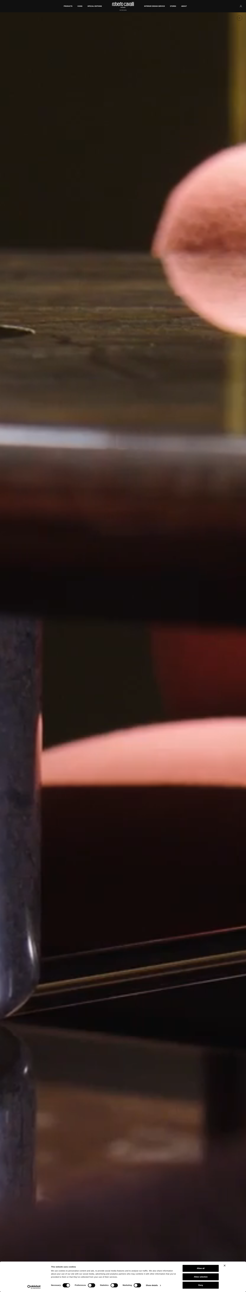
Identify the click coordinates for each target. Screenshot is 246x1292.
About (184, 6)
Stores (173, 6)
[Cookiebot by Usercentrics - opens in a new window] (34, 1287)
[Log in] (241, 6)
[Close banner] (224, 1265)
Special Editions (95, 6)
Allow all (200, 1268)
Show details (152, 1285)
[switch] (91, 1285)
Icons (80, 6)
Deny (200, 1285)
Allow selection (201, 1277)
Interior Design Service (154, 6)
